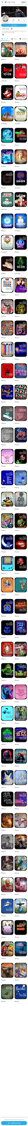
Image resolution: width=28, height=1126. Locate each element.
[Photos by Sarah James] (7, 50)
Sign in (23, 2)
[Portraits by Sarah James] (7, 71)
